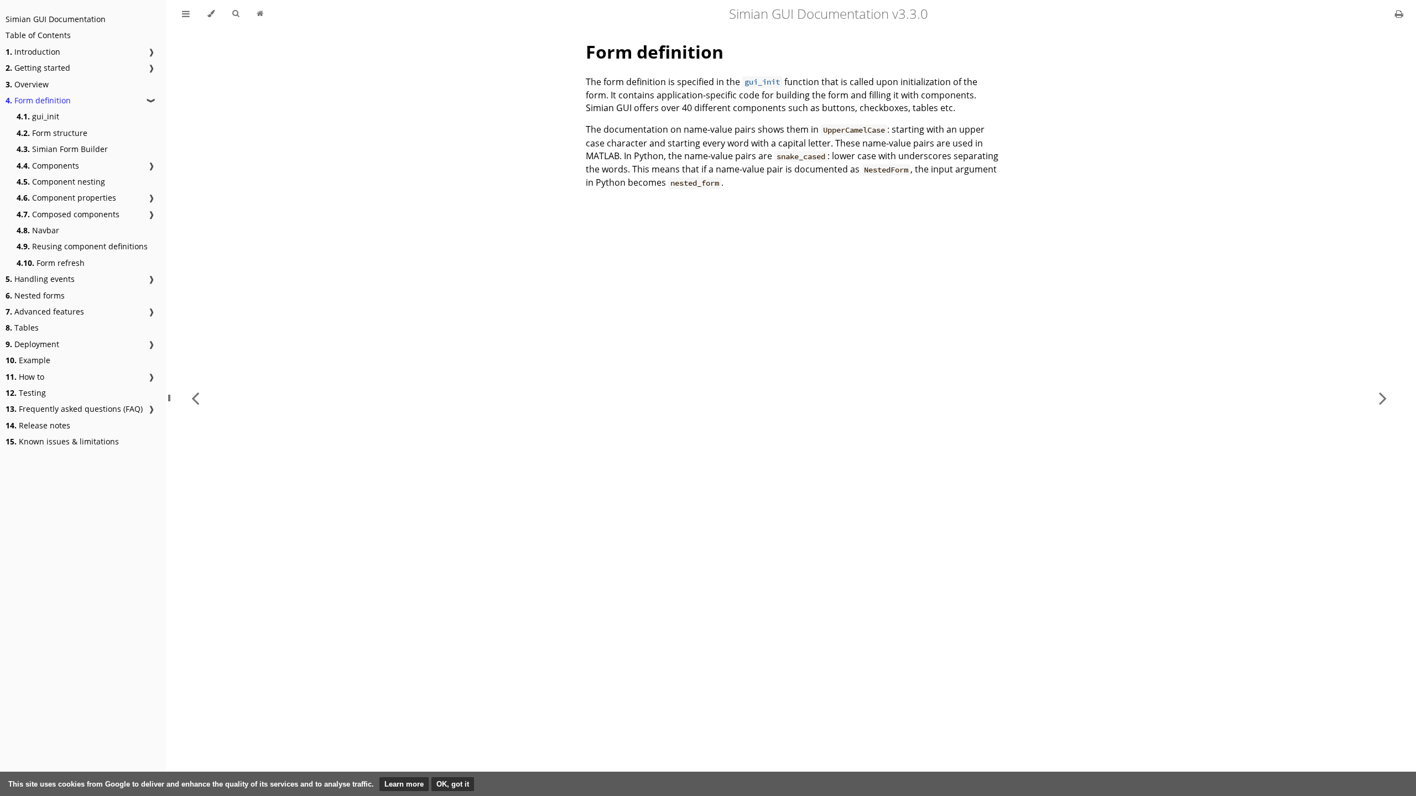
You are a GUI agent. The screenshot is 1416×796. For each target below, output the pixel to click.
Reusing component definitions (82, 246)
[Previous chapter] (195, 398)
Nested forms (35, 295)
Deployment (32, 344)
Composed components (68, 214)
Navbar (38, 230)
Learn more (404, 784)
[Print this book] (1399, 14)
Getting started (38, 67)
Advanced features (45, 311)
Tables (22, 327)
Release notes (38, 425)
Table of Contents (38, 35)
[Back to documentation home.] (260, 14)
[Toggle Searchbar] (235, 14)
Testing (26, 392)
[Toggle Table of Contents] (186, 14)
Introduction (33, 51)
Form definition (38, 100)
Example (28, 360)
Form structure (52, 133)
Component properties (66, 197)
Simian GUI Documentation (56, 19)
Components (48, 165)
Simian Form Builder (62, 149)
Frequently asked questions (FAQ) (74, 409)
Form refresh (51, 263)
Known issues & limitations (62, 441)
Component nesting (61, 181)
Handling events (40, 279)
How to (25, 376)
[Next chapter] (1383, 398)
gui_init (38, 116)
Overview (27, 84)
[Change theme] (211, 14)
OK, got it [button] (452, 784)
